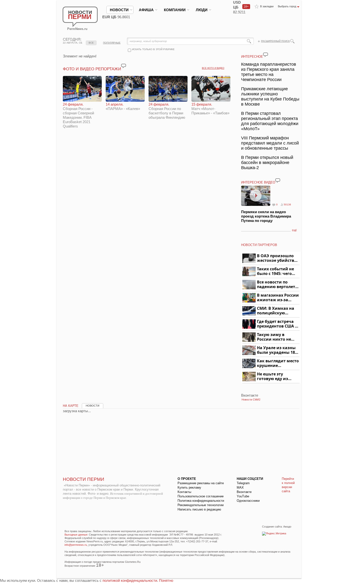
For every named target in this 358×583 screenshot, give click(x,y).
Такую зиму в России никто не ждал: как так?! (274, 337)
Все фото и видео (213, 68)
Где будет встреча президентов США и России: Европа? (277, 324)
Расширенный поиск (275, 41)
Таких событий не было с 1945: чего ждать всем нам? (275, 271)
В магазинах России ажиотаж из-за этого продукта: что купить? (278, 297)
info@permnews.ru (76, 544)
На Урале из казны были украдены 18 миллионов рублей (277, 350)
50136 (287, 204)
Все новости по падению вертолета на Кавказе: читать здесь (277, 284)
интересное (252, 56)
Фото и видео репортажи (92, 69)
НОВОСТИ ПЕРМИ (83, 479)
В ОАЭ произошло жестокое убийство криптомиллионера (277, 258)
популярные (112, 42)
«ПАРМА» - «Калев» (123, 106)
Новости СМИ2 (251, 399)
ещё (294, 230)
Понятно (166, 580)
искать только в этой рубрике (153, 49)
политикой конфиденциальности (130, 580)
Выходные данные (76, 534)
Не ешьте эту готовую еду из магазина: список (275, 376)
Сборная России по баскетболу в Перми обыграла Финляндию (167, 110)
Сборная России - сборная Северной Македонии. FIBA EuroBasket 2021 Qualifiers (78, 115)
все (91, 42)
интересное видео (258, 182)
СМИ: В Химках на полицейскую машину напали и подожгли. (276, 311)
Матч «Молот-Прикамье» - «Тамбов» (210, 108)
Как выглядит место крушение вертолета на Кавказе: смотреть (278, 363)
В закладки (266, 6)
